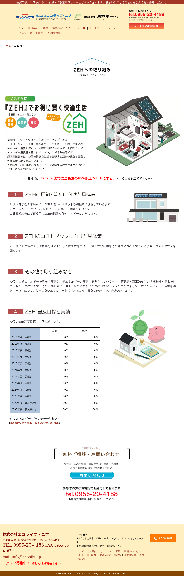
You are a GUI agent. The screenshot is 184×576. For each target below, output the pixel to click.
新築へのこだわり (63, 28)
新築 (45, 28)
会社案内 (33, 28)
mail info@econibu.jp (22, 556)
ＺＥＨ (81, 28)
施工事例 (94, 28)
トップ (20, 28)
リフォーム (109, 28)
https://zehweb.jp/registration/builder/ (34, 422)
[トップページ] (67, 16)
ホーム (7, 45)
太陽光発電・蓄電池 (31, 32)
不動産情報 (54, 32)
